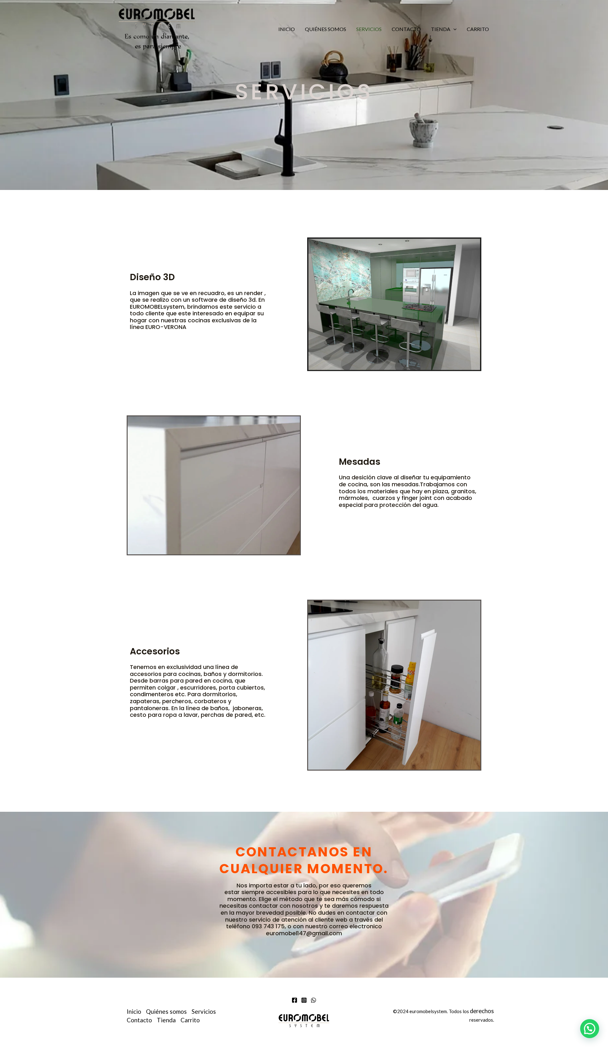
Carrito (478, 29)
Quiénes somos (325, 29)
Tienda (440, 29)
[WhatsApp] (313, 1000)
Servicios (369, 29)
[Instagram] (304, 1000)
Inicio (286, 29)
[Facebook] (294, 1000)
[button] (453, 29)
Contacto (406, 29)
